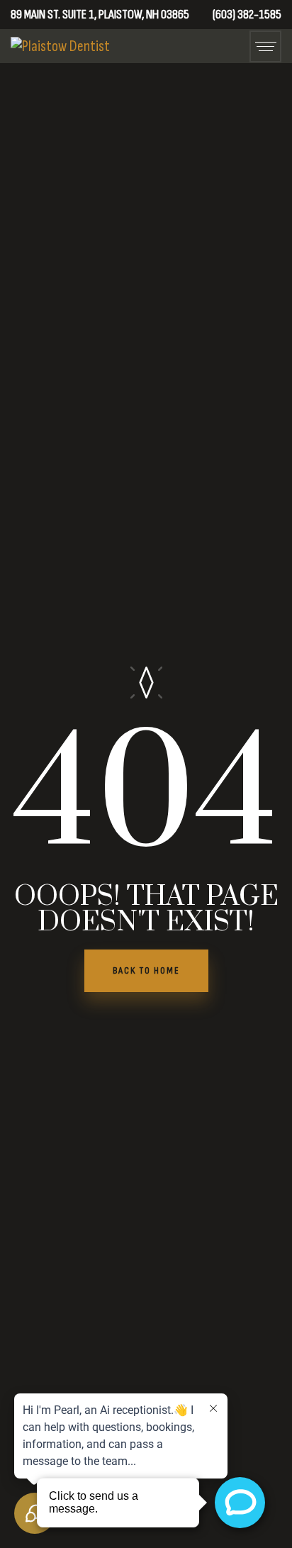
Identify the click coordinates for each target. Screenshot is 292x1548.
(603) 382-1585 (247, 14)
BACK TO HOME (146, 970)
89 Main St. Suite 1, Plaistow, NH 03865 (100, 14)
